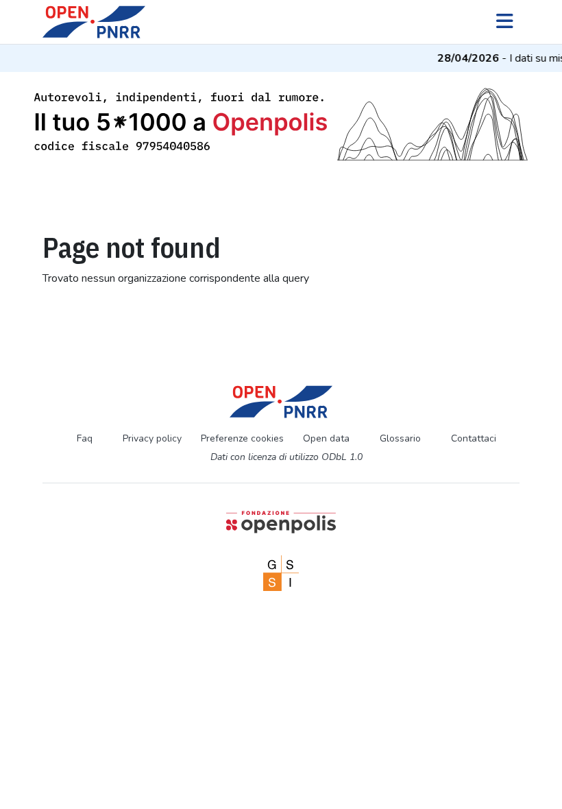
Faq (85, 438)
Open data (326, 438)
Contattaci (473, 438)
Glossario (400, 438)
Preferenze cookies (242, 438)
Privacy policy (152, 438)
